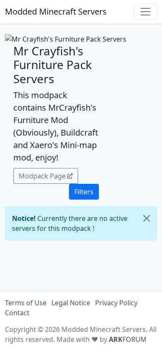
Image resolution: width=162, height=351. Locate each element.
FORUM (128, 339)
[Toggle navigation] (145, 11)
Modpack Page (42, 175)
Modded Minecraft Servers (56, 11)
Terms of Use (26, 302)
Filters (83, 191)
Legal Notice (71, 302)
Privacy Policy (116, 302)
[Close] (147, 218)
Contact (17, 312)
